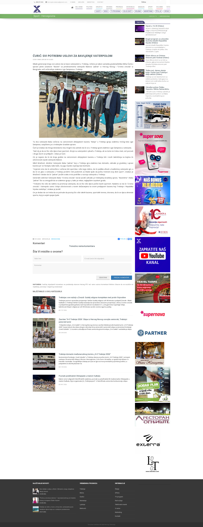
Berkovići (83, 508)
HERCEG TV (153, 16)
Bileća (82, 493)
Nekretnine (148, 11)
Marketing (118, 512)
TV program (115, 11)
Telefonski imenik (121, 504)
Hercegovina (55, 239)
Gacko (82, 497)
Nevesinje (83, 500)
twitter (158, 2)
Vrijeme (138, 11)
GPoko (166, 11)
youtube (154, 2)
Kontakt (117, 516)
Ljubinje (82, 504)
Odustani (103, 277)
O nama (117, 508)
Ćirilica (143, 2)
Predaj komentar (121, 277)
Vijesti (98, 11)
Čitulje (158, 11)
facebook (163, 2)
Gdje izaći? (127, 11)
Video (106, 11)
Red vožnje (118, 500)
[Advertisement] (83, 37)
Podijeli (123, 239)
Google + (149, 2)
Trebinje (82, 489)
